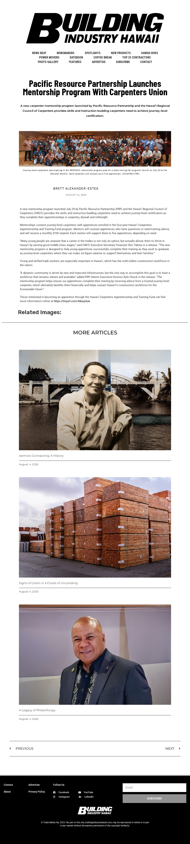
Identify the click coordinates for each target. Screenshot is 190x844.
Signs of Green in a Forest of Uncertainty (48, 583)
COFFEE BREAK (103, 57)
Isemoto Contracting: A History (41, 455)
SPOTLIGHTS (93, 53)
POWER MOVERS (49, 57)
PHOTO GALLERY (48, 62)
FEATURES (75, 62)
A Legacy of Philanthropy (37, 710)
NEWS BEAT (39, 53)
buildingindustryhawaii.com (98, 822)
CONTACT (146, 62)
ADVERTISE (99, 62)
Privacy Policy (36, 791)
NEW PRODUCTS (121, 53)
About (7, 791)
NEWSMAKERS (65, 53)
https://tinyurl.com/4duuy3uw (72, 301)
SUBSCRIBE (123, 62)
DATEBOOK (76, 57)
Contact (8, 784)
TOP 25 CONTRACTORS (136, 57)
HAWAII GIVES (149, 53)
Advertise (34, 784)
